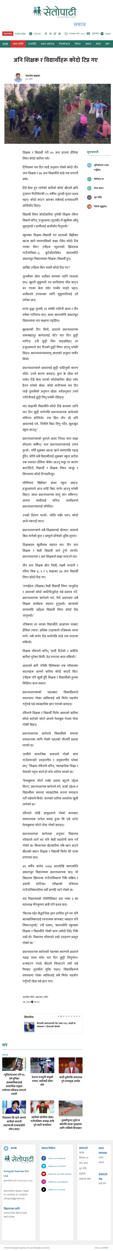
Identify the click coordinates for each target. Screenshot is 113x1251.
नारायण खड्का (32, 76)
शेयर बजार (83, 1163)
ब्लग (107, 44)
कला (98, 44)
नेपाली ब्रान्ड (64, 44)
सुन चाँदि (83, 1168)
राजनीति (32, 44)
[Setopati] (19, 1159)
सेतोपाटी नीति (85, 1179)
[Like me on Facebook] (19, 81)
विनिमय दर (83, 1158)
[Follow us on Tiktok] (59, 33)
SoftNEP (105, 1248)
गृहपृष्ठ (81, 1153)
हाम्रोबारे (82, 1174)
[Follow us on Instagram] (54, 33)
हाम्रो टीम (102, 1184)
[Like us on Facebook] (45, 33)
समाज (88, 44)
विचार (78, 44)
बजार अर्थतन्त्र (47, 44)
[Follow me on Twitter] (22, 79)
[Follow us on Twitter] (50, 33)
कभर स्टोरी (18, 44)
